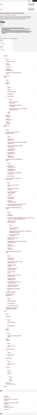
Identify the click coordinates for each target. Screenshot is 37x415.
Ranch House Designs (13, 38)
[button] (36, 4)
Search (1, 24)
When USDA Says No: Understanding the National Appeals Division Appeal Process (15, 30)
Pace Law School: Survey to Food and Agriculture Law (12, 13)
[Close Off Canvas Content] (1, 391)
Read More (1, 20)
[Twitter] (1, 22)
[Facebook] (0, 22)
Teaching (13, 14)
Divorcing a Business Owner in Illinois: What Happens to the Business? (13, 27)
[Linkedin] (2, 22)
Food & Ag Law (9, 14)
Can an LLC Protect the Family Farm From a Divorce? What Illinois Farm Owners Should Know (17, 31)
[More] (4, 22)
